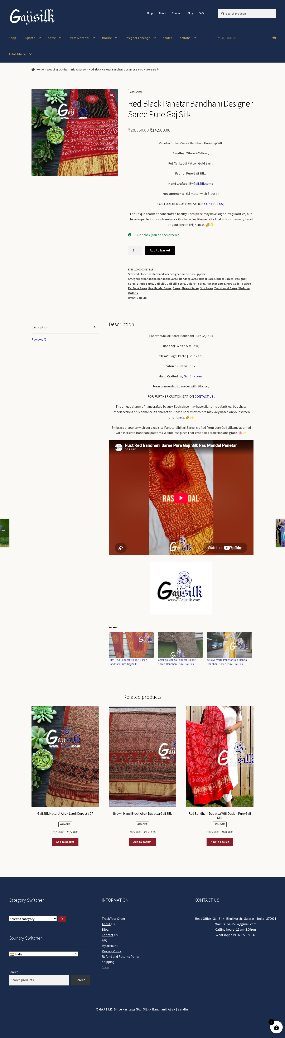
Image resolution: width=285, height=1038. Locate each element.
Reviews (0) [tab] (40, 339)
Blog (190, 13)
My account (110, 946)
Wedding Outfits (57, 69)
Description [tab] (40, 327)
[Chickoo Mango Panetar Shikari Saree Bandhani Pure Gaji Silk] (180, 644)
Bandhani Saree (167, 279)
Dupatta (29, 38)
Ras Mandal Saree (159, 288)
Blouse (107, 38)
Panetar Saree (216, 283)
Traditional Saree (225, 288)
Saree (52, 38)
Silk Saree (206, 288)
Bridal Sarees (224, 279)
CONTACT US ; (214, 204)
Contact (177, 13)
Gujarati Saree (196, 283)
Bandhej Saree (188, 279)
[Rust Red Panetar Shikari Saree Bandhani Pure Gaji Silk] (131, 644)
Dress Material (79, 38)
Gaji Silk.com (202, 183)
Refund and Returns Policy (120, 956)
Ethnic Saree (145, 283)
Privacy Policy (111, 951)
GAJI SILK (143, 1009)
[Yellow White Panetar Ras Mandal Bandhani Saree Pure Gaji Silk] (229, 644)
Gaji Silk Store (176, 283)
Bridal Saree (78, 69)
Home (40, 69)
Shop (149, 13)
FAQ (201, 13)
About (162, 13)
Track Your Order (113, 918)
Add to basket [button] (65, 842)
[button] (112, 95)
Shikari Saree (190, 288)
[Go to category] (62, 919)
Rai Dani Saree (137, 288)
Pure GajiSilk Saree (238, 283)
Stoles (167, 38)
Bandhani (149, 279)
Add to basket (160, 250)
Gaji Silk (160, 283)
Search (13, 972)
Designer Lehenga (137, 38)
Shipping (108, 962)
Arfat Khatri (17, 54)
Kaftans (184, 38)
